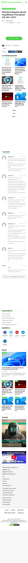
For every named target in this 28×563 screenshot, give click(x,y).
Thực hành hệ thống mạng (7, 492)
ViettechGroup (10, 471)
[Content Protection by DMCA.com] (14, 525)
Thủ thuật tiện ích (6, 479)
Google (4, 265)
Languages (21, 513)
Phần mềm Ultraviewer (7, 497)
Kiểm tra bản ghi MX (6, 322)
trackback (14, 276)
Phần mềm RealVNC (6, 502)
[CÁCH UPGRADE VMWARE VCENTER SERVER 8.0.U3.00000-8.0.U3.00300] (20, 80)
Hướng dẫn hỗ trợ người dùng (8, 494)
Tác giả (6, 510)
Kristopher (10, 223)
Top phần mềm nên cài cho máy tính (9, 488)
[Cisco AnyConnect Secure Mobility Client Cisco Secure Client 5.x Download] (14, 433)
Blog (3, 8)
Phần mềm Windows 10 (7, 485)
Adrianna (10, 156)
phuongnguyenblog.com (11, 474)
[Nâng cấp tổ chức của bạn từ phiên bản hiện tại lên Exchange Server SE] (7, 96)
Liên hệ (13, 510)
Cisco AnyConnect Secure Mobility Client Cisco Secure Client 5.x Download (14, 441)
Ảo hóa (3, 381)
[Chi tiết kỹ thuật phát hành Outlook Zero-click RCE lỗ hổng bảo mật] (20, 401)
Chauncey (10, 197)
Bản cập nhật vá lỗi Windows (8, 490)
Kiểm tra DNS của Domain (7, 320)
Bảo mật (7, 8)
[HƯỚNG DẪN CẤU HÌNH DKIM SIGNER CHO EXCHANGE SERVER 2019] (20, 96)
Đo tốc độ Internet (6, 316)
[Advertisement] (14, 34)
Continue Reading (14, 38)
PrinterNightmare (16, 45)
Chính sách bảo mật (9, 513)
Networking (5, 483)
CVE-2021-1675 (8, 45)
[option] (14, 433)
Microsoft (12, 8)
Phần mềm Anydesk (6, 504)
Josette (10, 175)
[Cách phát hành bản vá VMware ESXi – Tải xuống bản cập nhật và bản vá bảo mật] (7, 80)
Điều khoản (20, 510)
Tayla (9, 248)
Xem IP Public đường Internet (8, 318)
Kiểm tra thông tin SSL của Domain (9, 324)
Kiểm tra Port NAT (6, 313)
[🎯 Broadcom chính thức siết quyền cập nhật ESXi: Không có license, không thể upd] (7, 62)
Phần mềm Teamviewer (7, 500)
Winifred (10, 213)
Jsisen (8, 469)
